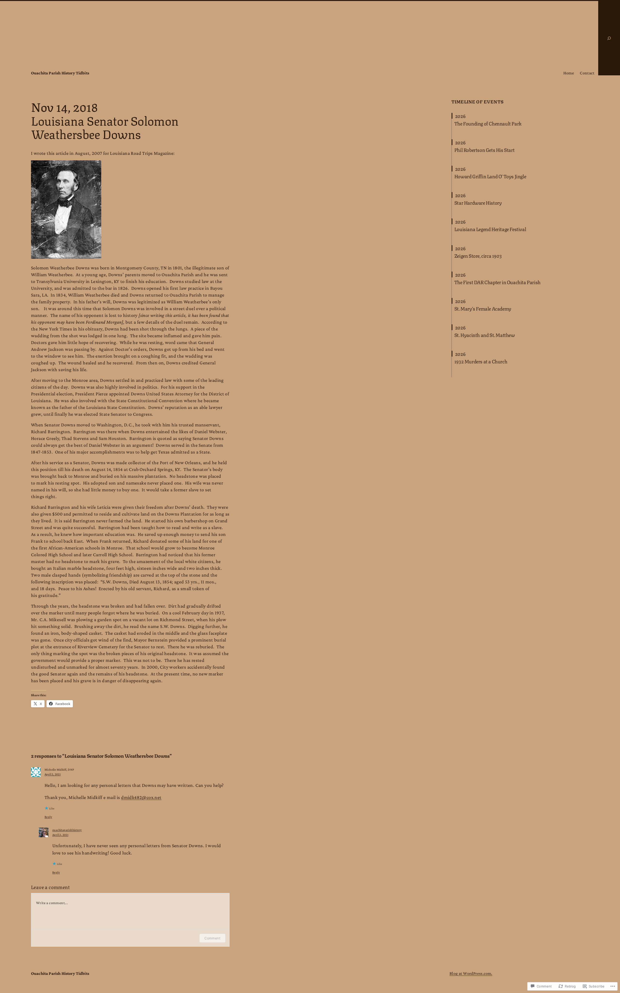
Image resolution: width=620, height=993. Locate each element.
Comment (212, 938)
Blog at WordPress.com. (471, 973)
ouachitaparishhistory (67, 830)
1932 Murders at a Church (480, 361)
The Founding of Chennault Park (488, 123)
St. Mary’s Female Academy (482, 308)
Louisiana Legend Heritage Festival (490, 229)
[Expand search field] (609, 38)
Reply (48, 817)
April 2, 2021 (53, 774)
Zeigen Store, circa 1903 (478, 255)
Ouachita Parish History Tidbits (60, 72)
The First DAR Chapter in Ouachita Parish (497, 282)
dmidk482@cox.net (141, 797)
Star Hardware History (478, 202)
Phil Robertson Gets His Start (484, 150)
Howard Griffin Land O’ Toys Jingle (490, 176)
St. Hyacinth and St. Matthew (484, 335)
